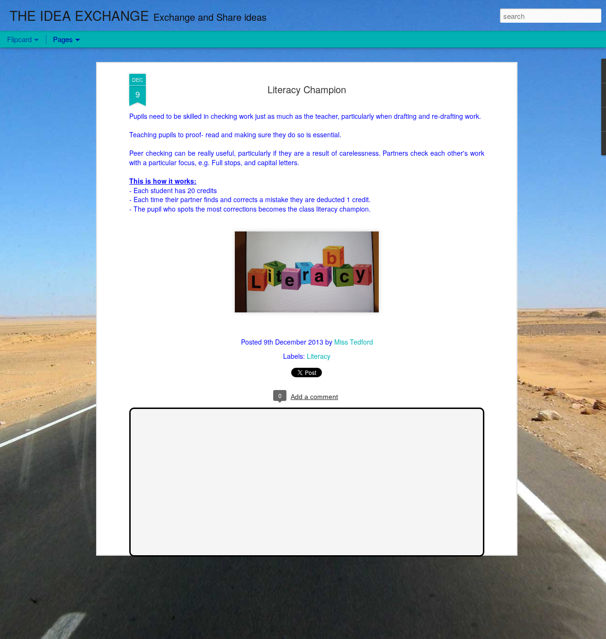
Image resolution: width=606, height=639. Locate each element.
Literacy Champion (306, 89)
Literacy (318, 356)
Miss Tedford (353, 341)
